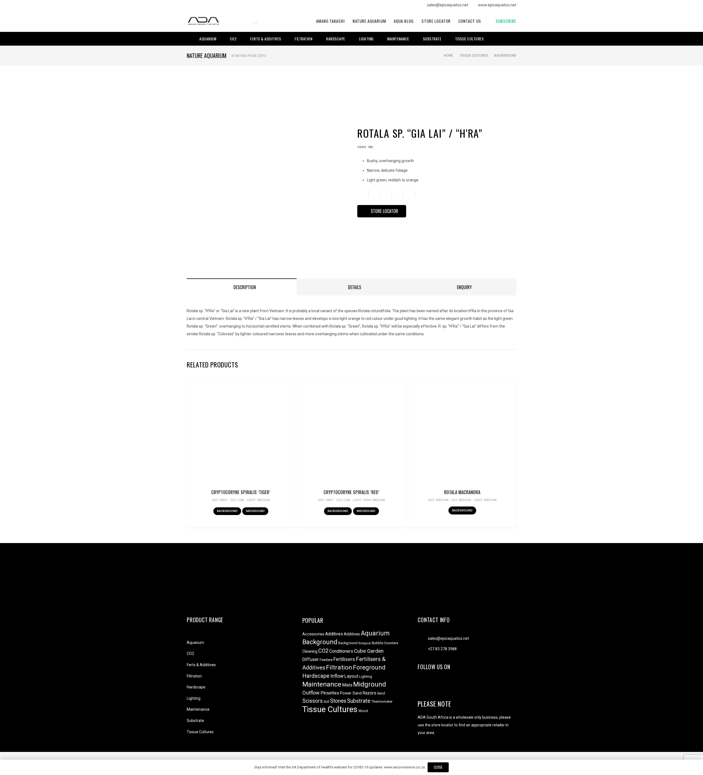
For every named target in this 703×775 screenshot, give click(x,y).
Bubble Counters (385, 643)
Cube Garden (369, 651)
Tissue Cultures (474, 55)
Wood (363, 711)
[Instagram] (505, 39)
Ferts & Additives (201, 665)
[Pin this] (409, 194)
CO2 (190, 653)
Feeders (326, 660)
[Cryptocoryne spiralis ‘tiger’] (240, 434)
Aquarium (195, 642)
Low (241, 500)
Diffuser (310, 659)
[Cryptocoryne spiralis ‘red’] (351, 434)
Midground (369, 684)
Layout (351, 676)
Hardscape (196, 687)
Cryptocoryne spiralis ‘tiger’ (240, 492)
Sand (381, 693)
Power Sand (351, 693)
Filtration (194, 676)
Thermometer (381, 701)
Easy (223, 500)
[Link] (203, 21)
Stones (338, 701)
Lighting (193, 698)
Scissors (312, 701)
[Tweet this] (386, 194)
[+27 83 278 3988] (423, 649)
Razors (369, 693)
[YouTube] (512, 39)
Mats (347, 685)
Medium (263, 500)
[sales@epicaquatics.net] (423, 638)
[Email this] (363, 194)
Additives (334, 633)
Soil (326, 701)
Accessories (313, 634)
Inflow (337, 676)
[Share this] (374, 194)
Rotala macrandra (462, 492)
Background (505, 55)
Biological (364, 643)
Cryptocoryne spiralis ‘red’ (351, 492)
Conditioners (341, 651)
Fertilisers (344, 659)
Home (448, 55)
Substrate (195, 720)
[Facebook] (497, 39)
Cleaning (309, 651)
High (367, 500)
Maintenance (198, 709)
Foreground (369, 667)
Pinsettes (329, 693)
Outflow (311, 693)
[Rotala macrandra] (462, 434)
